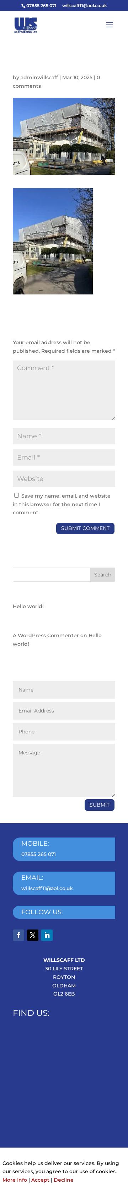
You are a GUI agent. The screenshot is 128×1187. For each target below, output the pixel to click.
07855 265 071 (38, 854)
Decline (64, 1180)
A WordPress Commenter (46, 635)
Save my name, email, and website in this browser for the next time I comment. (62, 504)
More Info (14, 1180)
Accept (40, 1180)
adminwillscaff (39, 77)
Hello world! (28, 606)
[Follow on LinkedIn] (47, 935)
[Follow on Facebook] (18, 935)
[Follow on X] (32, 935)
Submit (100, 805)
